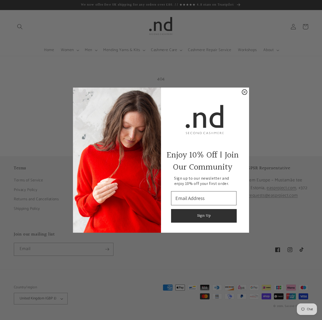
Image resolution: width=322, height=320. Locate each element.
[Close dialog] (244, 92)
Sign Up (204, 216)
